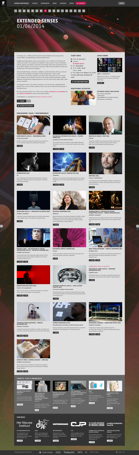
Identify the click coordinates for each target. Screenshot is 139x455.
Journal (20, 404)
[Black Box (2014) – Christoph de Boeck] (33, 200)
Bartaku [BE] (94, 176)
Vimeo (62, 148)
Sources (63, 3)
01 (20, 11)
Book (74, 406)
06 (41, 11)
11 (62, 11)
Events (35, 3)
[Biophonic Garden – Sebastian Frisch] (105, 311)
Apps (121, 3)
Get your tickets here (81, 82)
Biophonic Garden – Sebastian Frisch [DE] (105, 323)
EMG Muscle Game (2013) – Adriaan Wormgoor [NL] (102, 269)
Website (20, 145)
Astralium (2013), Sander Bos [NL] (66, 173)
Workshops (45, 3)
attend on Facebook (25, 93)
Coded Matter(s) (21, 3)
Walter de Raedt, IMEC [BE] (99, 136)
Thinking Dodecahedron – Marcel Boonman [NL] (30, 323)
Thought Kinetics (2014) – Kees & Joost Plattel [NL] (67, 286)
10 (58, 11)
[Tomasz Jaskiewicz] (69, 311)
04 (32, 11)
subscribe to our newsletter (57, 91)
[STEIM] (87, 452)
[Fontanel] (46, 452)
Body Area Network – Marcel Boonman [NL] (105, 249)
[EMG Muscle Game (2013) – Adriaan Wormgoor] (99, 266)
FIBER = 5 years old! (103, 74)
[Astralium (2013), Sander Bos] (69, 162)
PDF (37, 410)
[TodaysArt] (69, 452)
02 (24, 11)
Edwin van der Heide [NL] (26, 286)
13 (71, 11)
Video (56, 407)
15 (79, 11)
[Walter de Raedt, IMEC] (105, 125)
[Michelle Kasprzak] (69, 200)
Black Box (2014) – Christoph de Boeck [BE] (33, 211)
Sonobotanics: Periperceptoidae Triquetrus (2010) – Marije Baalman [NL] (104, 212)
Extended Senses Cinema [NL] (64, 249)
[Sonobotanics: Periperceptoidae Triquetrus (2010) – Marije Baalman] (105, 200)
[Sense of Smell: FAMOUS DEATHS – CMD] (33, 348)
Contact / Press (94, 452)
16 (83, 11)
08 (49, 11)
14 (75, 11)
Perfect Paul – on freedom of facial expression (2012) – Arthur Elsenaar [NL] (33, 249)
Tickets (82, 3)
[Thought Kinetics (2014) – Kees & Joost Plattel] (69, 274)
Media (72, 3)
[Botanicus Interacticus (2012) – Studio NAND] (69, 125)
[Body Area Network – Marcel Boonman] (105, 237)
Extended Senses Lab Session (108, 91)
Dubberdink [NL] (23, 173)
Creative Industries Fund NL (44, 97)
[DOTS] (80, 452)
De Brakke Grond (78, 64)
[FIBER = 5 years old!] (109, 65)
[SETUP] (58, 452)
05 (37, 11)
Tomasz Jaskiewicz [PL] (61, 323)
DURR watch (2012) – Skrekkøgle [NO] (31, 136)
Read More (100, 82)
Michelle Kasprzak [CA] (61, 211)
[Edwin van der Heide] (33, 274)
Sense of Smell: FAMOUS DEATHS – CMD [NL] (32, 360)
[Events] (15, 10)
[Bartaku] (105, 163)
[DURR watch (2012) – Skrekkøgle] (33, 125)
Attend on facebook (26, 106)
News (55, 3)
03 (28, 11)
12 (66, 11)
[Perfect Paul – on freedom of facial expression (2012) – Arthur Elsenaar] (33, 237)
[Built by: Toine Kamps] (117, 452)
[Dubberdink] (33, 162)
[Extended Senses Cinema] (69, 237)
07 (45, 11)
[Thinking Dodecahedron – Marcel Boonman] (33, 311)
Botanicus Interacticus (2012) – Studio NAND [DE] (68, 136)
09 (54, 11)
